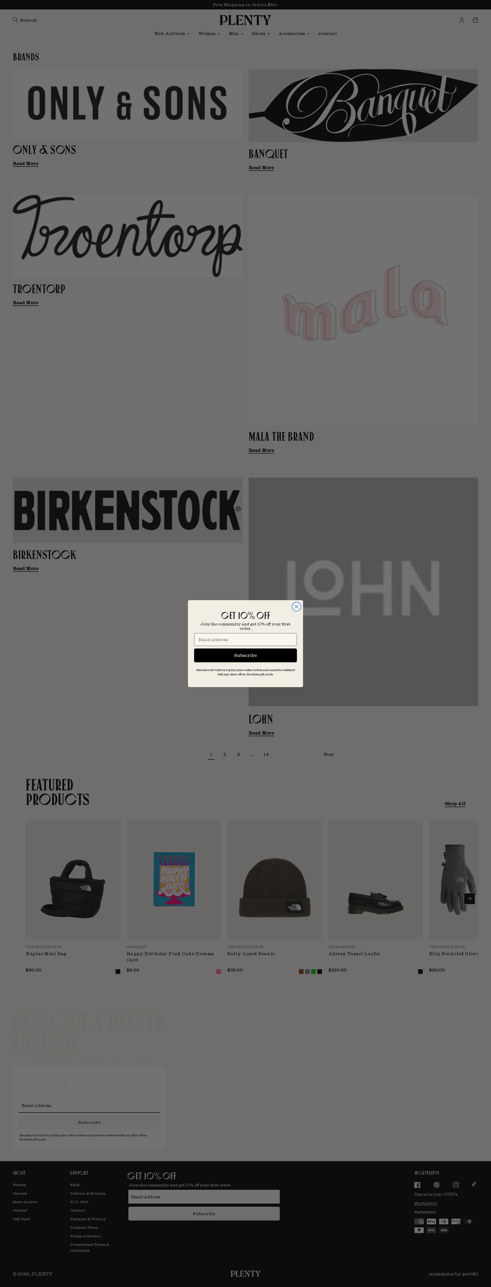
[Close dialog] (296, 606)
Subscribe (245, 655)
